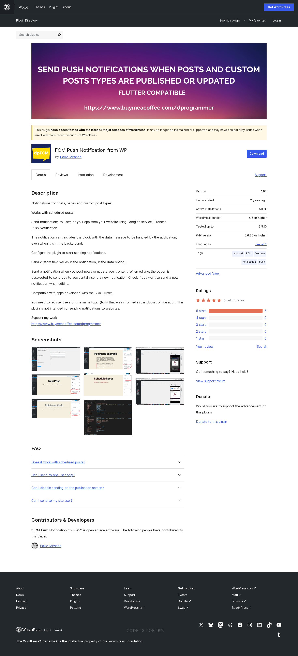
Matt (236, 595)
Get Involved (186, 588)
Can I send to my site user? (51, 501)
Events (182, 595)
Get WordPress (279, 7)
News (20, 595)
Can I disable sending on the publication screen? (67, 488)
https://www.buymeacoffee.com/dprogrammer (66, 324)
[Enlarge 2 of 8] (75, 380)
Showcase (77, 588)
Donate (184, 601)
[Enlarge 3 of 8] (75, 404)
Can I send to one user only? (53, 475)
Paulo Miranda (70, 157)
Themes (75, 595)
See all (262, 346)
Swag (183, 607)
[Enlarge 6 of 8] (127, 405)
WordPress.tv (135, 607)
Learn (128, 588)
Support (261, 175)
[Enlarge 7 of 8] (179, 352)
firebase (260, 253)
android (238, 253)
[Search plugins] (59, 35)
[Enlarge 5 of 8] (127, 378)
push (262, 261)
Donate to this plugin (211, 422)
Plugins (75, 601)
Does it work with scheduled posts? (58, 462)
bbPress (239, 601)
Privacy (21, 607)
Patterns (75, 607)
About (20, 588)
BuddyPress (242, 607)
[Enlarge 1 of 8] (75, 352)
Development (113, 175)
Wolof (58, 630)
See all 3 (261, 244)
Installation (85, 175)
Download (257, 153)
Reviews (61, 175)
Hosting (21, 601)
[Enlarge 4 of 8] (127, 352)
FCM (249, 253)
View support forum (210, 381)
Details (41, 175)
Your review (204, 346)
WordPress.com (244, 588)
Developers (132, 601)
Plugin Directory (27, 20)
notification (249, 261)
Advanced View (208, 273)
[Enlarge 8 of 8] (179, 383)
